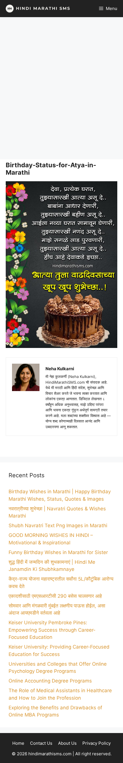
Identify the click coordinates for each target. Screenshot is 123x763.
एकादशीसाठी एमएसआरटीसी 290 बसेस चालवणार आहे (55, 596)
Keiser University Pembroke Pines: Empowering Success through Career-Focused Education (52, 630)
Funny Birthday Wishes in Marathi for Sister (58, 552)
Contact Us (41, 743)
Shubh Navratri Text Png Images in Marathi (58, 525)
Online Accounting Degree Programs (50, 681)
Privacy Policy (96, 743)
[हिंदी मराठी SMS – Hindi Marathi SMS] (36, 8)
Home (18, 743)
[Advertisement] (61, 88)
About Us (67, 743)
